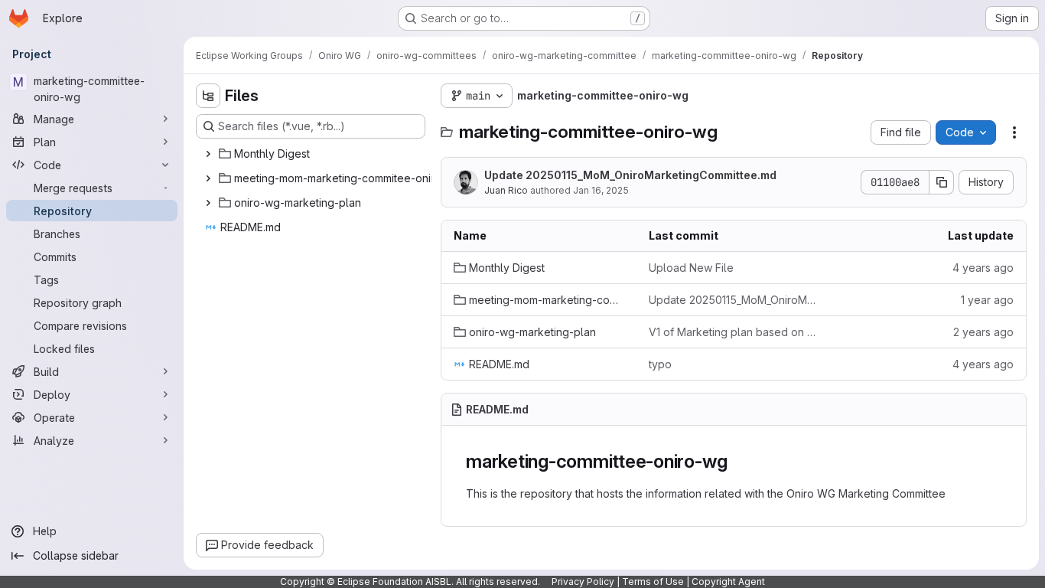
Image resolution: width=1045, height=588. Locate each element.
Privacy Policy (583, 581)
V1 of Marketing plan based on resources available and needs (734, 331)
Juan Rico (506, 190)
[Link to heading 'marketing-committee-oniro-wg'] (737, 461)
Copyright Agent (728, 581)
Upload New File (691, 267)
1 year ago (987, 299)
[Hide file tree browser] (208, 95)
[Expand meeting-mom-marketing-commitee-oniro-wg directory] (208, 178)
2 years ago (983, 331)
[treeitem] (312, 154)
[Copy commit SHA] (941, 182)
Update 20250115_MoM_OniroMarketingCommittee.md (630, 174)
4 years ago (983, 267)
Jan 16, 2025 (601, 190)
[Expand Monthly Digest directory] (208, 154)
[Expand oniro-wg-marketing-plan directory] (208, 203)
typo (660, 364)
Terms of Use (653, 581)
